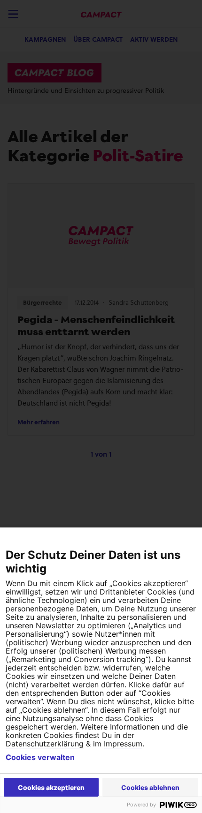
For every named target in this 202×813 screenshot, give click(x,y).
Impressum (123, 743)
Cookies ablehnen (150, 787)
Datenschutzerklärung (45, 743)
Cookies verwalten (40, 757)
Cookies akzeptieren (51, 787)
